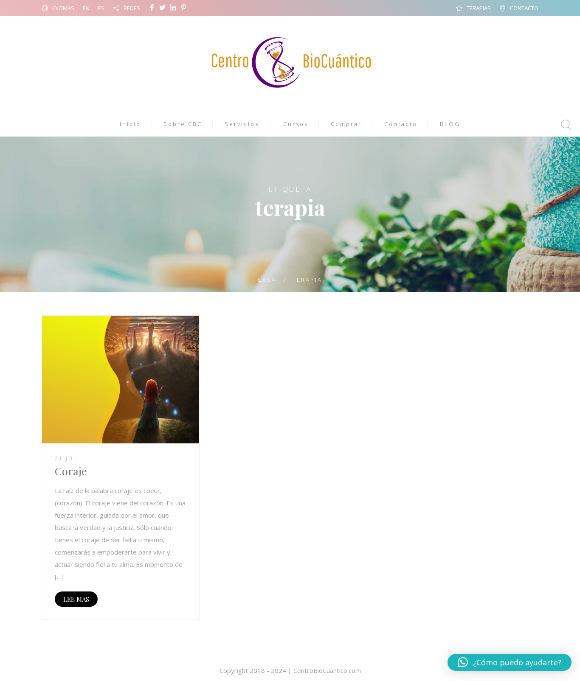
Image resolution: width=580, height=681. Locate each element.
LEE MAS (76, 599)
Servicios (242, 124)
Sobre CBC (182, 124)
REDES (132, 8)
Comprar (346, 124)
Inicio (130, 124)
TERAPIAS (479, 8)
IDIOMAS (63, 8)
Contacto (400, 124)
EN (86, 8)
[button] (510, 662)
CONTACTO (524, 8)
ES (101, 8)
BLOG (450, 124)
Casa (267, 279)
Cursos (295, 124)
